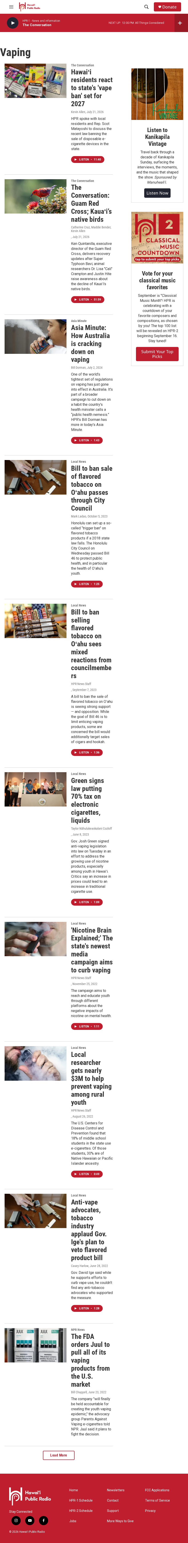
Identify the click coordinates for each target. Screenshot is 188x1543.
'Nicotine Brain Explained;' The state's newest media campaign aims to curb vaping (92, 950)
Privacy (150, 1511)
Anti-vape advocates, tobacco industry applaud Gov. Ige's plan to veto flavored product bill (89, 1230)
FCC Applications (157, 1490)
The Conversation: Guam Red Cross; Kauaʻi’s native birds (91, 203)
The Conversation (82, 65)
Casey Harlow (79, 1266)
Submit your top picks (157, 354)
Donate (169, 7)
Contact (113, 1500)
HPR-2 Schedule (81, 1511)
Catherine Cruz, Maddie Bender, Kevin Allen (91, 229)
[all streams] (181, 23)
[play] (12, 23)
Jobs (72, 1521)
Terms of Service (157, 1500)
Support (113, 1511)
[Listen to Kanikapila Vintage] (157, 94)
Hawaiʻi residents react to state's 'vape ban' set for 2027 (92, 88)
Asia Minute (79, 321)
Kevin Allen (78, 112)
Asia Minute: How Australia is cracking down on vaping (90, 343)
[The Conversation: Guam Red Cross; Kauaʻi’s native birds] (35, 196)
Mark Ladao (78, 516)
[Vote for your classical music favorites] (157, 238)
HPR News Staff (81, 684)
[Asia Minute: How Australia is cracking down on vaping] (35, 336)
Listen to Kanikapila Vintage (157, 137)
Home (73, 1490)
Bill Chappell (79, 1392)
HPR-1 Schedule (81, 1500)
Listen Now (157, 193)
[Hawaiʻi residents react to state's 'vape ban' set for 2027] (35, 81)
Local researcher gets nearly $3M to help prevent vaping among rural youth (91, 1078)
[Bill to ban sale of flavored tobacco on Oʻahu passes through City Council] (35, 477)
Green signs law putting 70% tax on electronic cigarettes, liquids (87, 800)
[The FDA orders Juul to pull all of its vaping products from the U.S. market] (35, 1345)
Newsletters (115, 1490)
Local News (78, 461)
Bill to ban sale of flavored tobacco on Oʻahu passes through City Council (91, 488)
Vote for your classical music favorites (157, 280)
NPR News (78, 1330)
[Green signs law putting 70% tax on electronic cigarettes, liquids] (35, 789)
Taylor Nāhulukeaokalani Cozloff (91, 828)
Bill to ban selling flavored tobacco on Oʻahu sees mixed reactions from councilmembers (91, 644)
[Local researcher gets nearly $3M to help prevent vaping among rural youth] (35, 1063)
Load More (58, 1455)
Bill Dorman (78, 367)
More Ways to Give (120, 1521)
